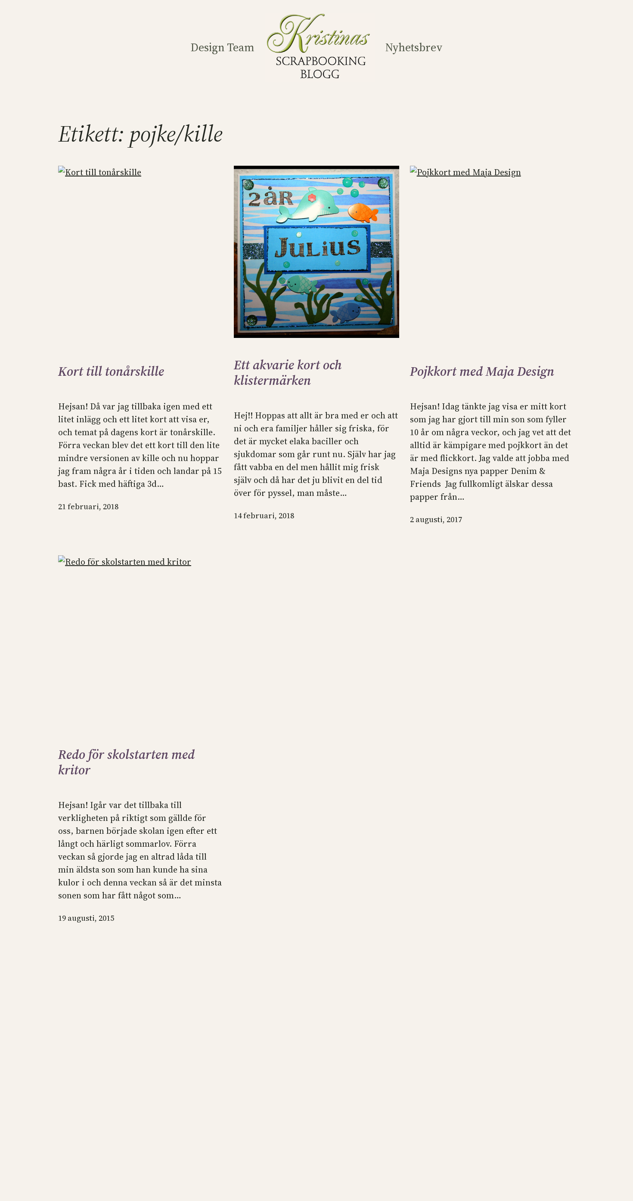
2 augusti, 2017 (436, 519)
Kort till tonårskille (111, 371)
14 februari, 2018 (264, 515)
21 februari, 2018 (88, 506)
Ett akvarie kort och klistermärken (288, 372)
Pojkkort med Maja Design (482, 371)
